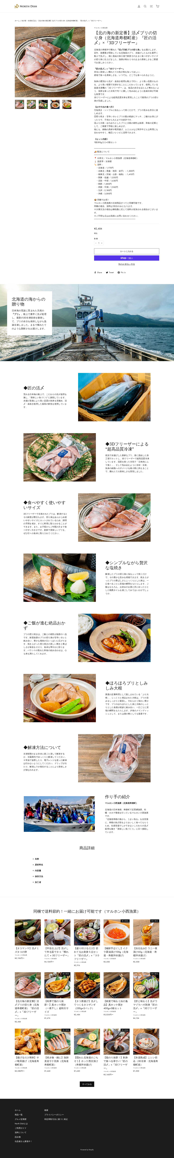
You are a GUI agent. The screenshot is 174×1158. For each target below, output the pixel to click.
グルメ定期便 (21, 1119)
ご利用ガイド (21, 1128)
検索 (46, 1110)
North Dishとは (21, 1123)
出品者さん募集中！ (23, 1141)
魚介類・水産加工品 (29, 21)
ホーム (17, 21)
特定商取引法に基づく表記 (56, 1119)
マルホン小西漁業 (101, 28)
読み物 (18, 1137)
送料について (21, 1132)
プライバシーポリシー (54, 1114)
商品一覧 (19, 1114)
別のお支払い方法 (126, 264)
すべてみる (87, 1084)
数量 (96, 239)
